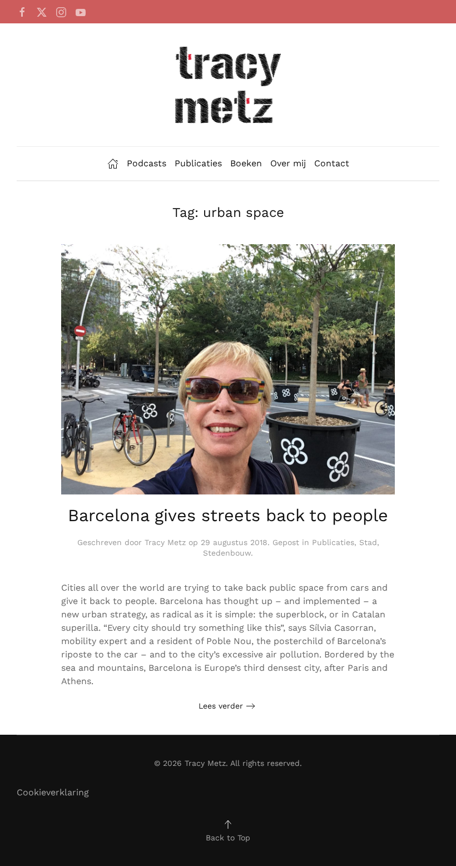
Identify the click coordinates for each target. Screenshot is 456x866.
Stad (368, 542)
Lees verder (221, 705)
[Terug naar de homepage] (228, 85)
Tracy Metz (165, 542)
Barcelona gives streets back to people (228, 515)
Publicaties (198, 163)
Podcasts (146, 163)
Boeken (246, 163)
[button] (228, 824)
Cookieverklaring (53, 792)
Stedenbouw (227, 552)
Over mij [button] (288, 163)
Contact (331, 163)
